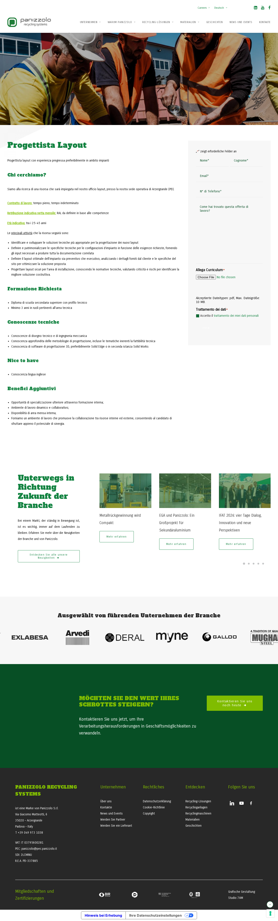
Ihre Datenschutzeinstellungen (155, 915)
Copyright (149, 813)
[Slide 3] (253, 564)
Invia (206, 327)
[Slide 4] (258, 564)
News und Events (241, 22)
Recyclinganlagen (196, 807)
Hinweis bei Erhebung (103, 915)
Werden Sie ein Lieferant (116, 826)
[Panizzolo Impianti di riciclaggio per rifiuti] (29, 22)
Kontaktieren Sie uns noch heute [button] (235, 703)
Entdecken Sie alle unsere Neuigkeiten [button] (49, 556)
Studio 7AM (235, 898)
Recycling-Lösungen (156, 22)
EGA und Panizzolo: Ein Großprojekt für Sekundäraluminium (176, 523)
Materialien (188, 22)
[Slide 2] (249, 564)
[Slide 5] (263, 564)
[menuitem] (204, 5)
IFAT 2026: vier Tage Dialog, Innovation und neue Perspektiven (240, 523)
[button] (255, 8)
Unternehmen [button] (89, 22)
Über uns (106, 801)
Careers (202, 7)
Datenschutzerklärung (157, 801)
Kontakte (265, 22)
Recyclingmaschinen (198, 813)
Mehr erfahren (116, 536)
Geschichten (214, 22)
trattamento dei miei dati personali (236, 316)
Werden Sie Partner (112, 819)
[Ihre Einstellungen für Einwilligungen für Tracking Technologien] (270, 913)
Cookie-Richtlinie (154, 807)
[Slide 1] (244, 564)
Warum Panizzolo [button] (120, 22)
